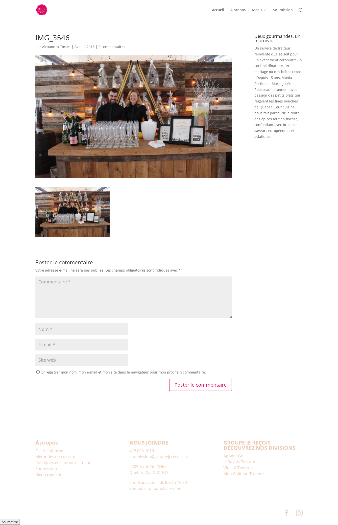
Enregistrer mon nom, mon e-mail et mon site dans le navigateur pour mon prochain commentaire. (123, 372)
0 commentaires (111, 46)
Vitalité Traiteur (237, 468)
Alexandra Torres (56, 46)
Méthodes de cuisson (55, 456)
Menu (257, 10)
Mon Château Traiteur (243, 473)
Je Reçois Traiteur (239, 462)
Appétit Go (233, 456)
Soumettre (10, 522)
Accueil (218, 10)
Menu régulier (48, 474)
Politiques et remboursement (63, 462)
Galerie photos (49, 450)
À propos (238, 10)
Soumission (283, 10)
